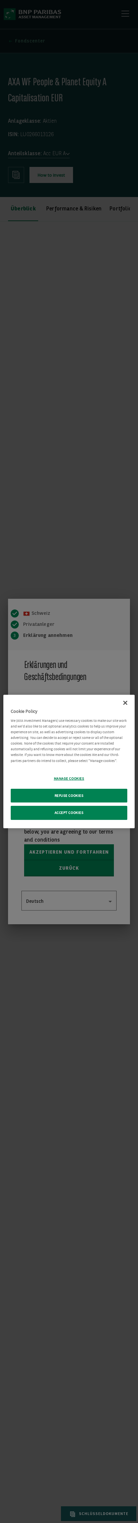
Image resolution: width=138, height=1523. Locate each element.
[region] (68, 762)
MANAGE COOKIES (69, 778)
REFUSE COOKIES (69, 795)
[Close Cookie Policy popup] (125, 702)
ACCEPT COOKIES (69, 813)
